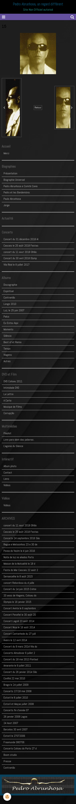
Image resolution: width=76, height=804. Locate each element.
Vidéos (7, 485)
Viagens (8, 355)
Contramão (9, 297)
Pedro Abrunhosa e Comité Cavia (20, 186)
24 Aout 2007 (11, 723)
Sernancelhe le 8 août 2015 (18, 576)
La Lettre (8, 394)
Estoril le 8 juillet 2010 (16, 697)
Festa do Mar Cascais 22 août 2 (21, 570)
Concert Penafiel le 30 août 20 (20, 615)
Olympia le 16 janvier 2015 (17, 602)
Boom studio (10, 755)
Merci (6, 153)
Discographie (10, 285)
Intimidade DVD (11, 388)
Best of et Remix (13, 342)
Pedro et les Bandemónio (17, 192)
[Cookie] (7, 797)
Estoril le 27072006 (14, 736)
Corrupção (9, 413)
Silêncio (7, 336)
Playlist (7, 433)
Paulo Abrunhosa (12, 199)
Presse (7, 761)
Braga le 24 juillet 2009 (16, 685)
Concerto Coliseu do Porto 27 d (20, 748)
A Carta (7, 400)
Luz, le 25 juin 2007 (14, 310)
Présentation (10, 173)
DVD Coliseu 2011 (13, 381)
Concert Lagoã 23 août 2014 (19, 621)
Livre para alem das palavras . (19, 439)
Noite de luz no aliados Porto (19, 557)
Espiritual (9, 291)
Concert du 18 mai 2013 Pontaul (21, 659)
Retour (38, 107)
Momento (8, 329)
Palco (6, 316)
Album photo (10, 466)
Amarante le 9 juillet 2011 (17, 665)
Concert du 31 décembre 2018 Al (21, 239)
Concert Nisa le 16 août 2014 (19, 627)
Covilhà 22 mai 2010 (14, 678)
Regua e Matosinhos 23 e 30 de (20, 544)
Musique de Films (13, 407)
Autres (7, 361)
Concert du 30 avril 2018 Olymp (20, 258)
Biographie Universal (14, 180)
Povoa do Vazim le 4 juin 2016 (19, 551)
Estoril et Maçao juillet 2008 (19, 704)
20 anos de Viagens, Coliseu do (20, 595)
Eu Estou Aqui (11, 323)
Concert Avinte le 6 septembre (20, 608)
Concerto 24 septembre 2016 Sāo (22, 538)
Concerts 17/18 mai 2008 (17, 691)
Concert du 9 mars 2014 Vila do (20, 646)
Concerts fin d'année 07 (16, 710)
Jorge (7, 205)
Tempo (7, 348)
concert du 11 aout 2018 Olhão (20, 252)
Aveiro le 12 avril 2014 (15, 640)
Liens (6, 479)
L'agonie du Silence (13, 446)
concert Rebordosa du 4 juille (19, 583)
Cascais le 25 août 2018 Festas (21, 245)
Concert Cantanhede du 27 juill (20, 634)
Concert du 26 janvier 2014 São (20, 672)
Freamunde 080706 (14, 742)
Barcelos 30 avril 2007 (16, 729)
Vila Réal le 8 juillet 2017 (17, 264)
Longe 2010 (10, 304)
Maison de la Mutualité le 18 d (19, 563)
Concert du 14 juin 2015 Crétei (20, 589)
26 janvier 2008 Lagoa (15, 716)
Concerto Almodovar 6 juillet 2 (19, 653)
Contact (8, 472)
